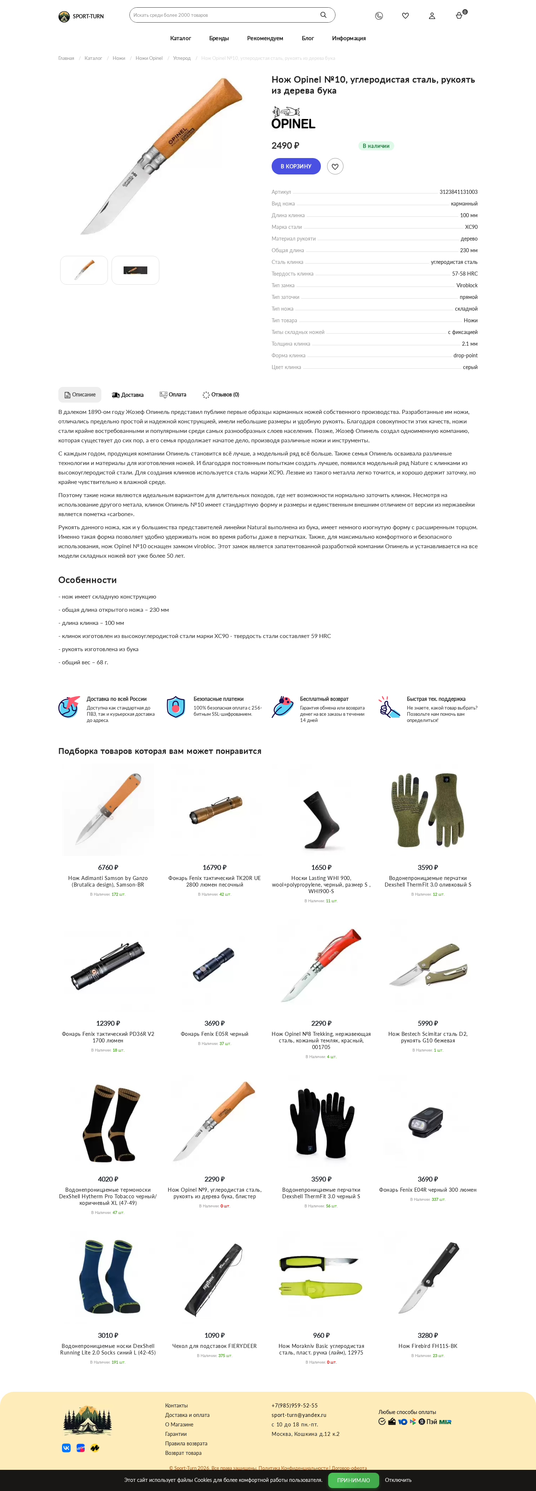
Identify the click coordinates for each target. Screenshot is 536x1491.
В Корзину (296, 166)
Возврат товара (183, 1453)
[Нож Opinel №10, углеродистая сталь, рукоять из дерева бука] (161, 157)
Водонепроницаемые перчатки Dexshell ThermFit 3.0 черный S (321, 1193)
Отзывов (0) (224, 394)
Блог (308, 38)
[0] (459, 15)
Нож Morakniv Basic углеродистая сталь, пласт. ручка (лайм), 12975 (322, 1349)
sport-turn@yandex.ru (299, 1415)
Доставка (132, 395)
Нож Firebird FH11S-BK (428, 1346)
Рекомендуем (265, 38)
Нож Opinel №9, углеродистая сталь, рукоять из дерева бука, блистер (214, 1193)
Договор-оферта (349, 1468)
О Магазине (179, 1424)
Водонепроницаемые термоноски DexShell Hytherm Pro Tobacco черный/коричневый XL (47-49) (108, 1196)
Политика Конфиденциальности (293, 1468)
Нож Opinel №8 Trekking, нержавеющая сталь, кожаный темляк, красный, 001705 (321, 1040)
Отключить (398, 1479)
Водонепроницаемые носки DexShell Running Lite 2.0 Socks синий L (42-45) (108, 1349)
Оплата (176, 394)
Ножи (119, 58)
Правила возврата (186, 1443)
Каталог (180, 38)
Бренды (219, 38)
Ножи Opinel (149, 58)
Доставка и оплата (187, 1415)
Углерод (182, 58)
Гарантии (176, 1434)
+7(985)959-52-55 (295, 1405)
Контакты (176, 1406)
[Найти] (323, 15)
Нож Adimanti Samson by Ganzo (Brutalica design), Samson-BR (108, 881)
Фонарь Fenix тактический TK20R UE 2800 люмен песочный (214, 881)
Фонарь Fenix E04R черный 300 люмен (428, 1190)
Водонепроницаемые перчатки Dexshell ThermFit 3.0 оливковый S (428, 881)
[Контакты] (379, 15)
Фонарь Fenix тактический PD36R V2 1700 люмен (108, 1037)
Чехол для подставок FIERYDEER (214, 1346)
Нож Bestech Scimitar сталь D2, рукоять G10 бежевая (428, 1037)
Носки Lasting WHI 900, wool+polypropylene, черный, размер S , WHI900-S (321, 884)
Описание (83, 394)
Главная (66, 58)
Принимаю (353, 1480)
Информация (349, 38)
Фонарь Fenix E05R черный (215, 1034)
